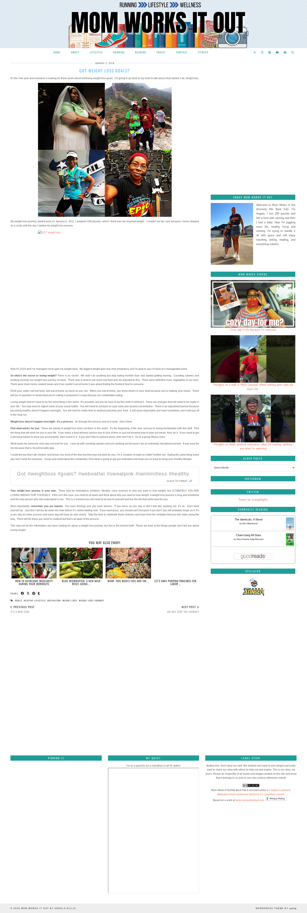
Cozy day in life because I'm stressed (253, 329)
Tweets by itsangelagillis (253, 499)
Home (57, 52)
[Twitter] (255, 52)
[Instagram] (262, 52)
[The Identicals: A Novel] (290, 530)
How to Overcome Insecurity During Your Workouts (34, 582)
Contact (182, 52)
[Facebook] (285, 52)
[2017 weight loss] (104, 297)
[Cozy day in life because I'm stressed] (253, 304)
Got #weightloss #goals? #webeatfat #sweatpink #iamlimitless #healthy (103, 473)
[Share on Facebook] (22, 594)
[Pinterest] (270, 52)
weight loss (69, 600)
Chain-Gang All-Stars (248, 535)
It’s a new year (22, 609)
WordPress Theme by (276, 908)
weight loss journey (91, 600)
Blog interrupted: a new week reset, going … (81, 582)
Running (119, 52)
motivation (54, 600)
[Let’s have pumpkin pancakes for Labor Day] (175, 563)
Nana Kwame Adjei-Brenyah (250, 539)
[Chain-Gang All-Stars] (290, 544)
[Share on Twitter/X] (28, 594)
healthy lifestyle (35, 600)
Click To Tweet (177, 481)
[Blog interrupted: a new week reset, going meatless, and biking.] (81, 563)
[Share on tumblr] (39, 594)
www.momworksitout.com (249, 800)
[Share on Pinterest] (34, 594)
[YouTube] (277, 52)
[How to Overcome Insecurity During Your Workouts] (34, 563)
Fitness (203, 52)
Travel (161, 52)
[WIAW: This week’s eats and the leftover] (128, 563)
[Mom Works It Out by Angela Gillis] (153, 24)
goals (18, 600)
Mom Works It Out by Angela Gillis (48, 908)
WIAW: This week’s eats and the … (128, 581)
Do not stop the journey (183, 609)
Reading (140, 52)
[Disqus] (104, 675)
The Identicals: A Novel (249, 519)
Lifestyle (96, 52)
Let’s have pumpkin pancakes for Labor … (176, 582)
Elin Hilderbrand (250, 523)
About (75, 52)
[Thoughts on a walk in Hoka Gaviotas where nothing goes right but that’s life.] (253, 359)
